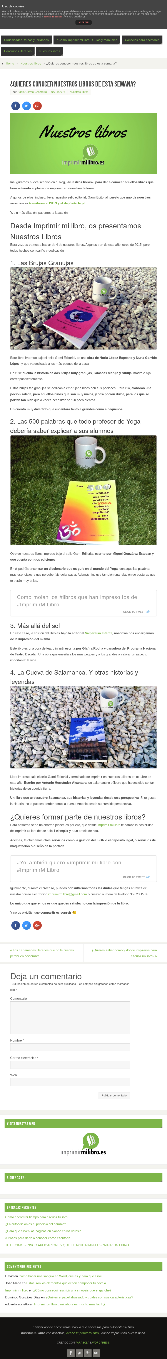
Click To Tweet (134, 611)
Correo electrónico (24, 1058)
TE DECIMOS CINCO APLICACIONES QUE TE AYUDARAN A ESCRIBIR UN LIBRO (67, 1245)
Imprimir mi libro (108, 825)
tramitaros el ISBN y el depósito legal (57, 203)
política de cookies (53, 16)
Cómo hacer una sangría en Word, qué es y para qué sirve (60, 1276)
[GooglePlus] (88, 1353)
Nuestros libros (30, 63)
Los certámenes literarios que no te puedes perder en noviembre (42, 953)
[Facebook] (71, 1353)
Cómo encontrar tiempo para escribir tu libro (36, 1217)
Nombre (17, 1040)
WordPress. (101, 1342)
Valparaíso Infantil (98, 633)
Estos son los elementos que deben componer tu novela (66, 1283)
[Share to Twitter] (26, 109)
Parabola (82, 1342)
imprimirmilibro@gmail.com (67, 894)
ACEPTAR (83, 22)
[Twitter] (79, 1353)
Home (10, 63)
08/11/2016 (58, 91)
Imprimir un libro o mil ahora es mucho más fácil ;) (69, 1304)
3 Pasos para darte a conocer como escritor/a (37, 1238)
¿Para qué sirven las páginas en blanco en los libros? (43, 1231)
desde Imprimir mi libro (82, 1333)
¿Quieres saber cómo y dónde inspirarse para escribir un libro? (124, 953)
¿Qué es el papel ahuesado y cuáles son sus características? (89, 1297)
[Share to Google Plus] (37, 109)
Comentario (18, 998)
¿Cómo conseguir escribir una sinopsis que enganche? (72, 1290)
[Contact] (96, 1353)
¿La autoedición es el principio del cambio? (35, 1224)
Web (13, 1075)
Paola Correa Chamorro (32, 91)
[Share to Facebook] (15, 109)
